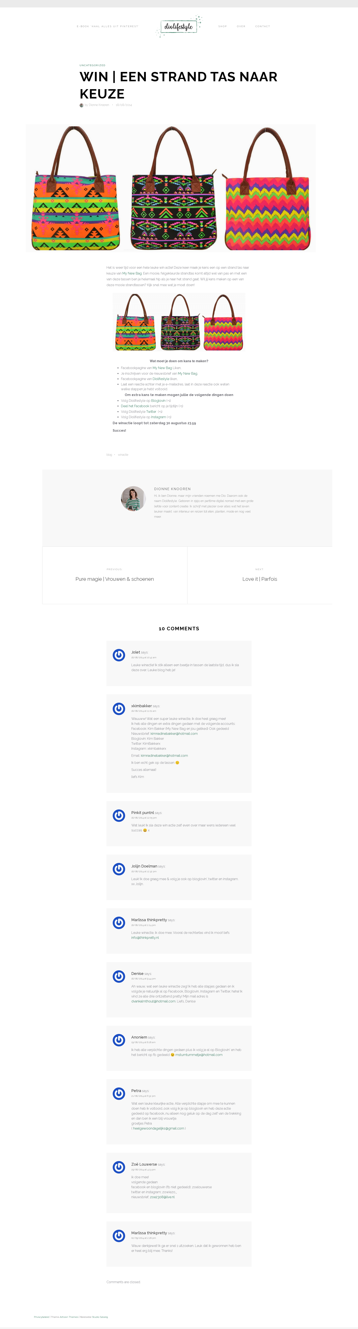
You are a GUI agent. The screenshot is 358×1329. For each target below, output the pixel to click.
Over (241, 26)
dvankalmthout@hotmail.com (153, 1001)
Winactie (123, 454)
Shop (222, 26)
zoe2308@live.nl (162, 1197)
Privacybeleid (41, 1317)
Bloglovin (158, 401)
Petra (136, 1090)
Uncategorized (92, 65)
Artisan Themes (69, 1317)
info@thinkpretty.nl (145, 938)
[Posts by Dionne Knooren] (82, 105)
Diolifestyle (161, 379)
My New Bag (132, 273)
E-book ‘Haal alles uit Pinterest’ (108, 26)
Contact (262, 26)
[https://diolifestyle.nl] (157, 525)
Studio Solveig (100, 1317)
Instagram (158, 417)
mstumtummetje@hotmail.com (199, 1055)
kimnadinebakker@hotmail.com (174, 734)
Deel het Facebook (135, 406)
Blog (109, 454)
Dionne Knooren (99, 105)
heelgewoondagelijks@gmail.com (158, 1128)
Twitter (151, 412)
